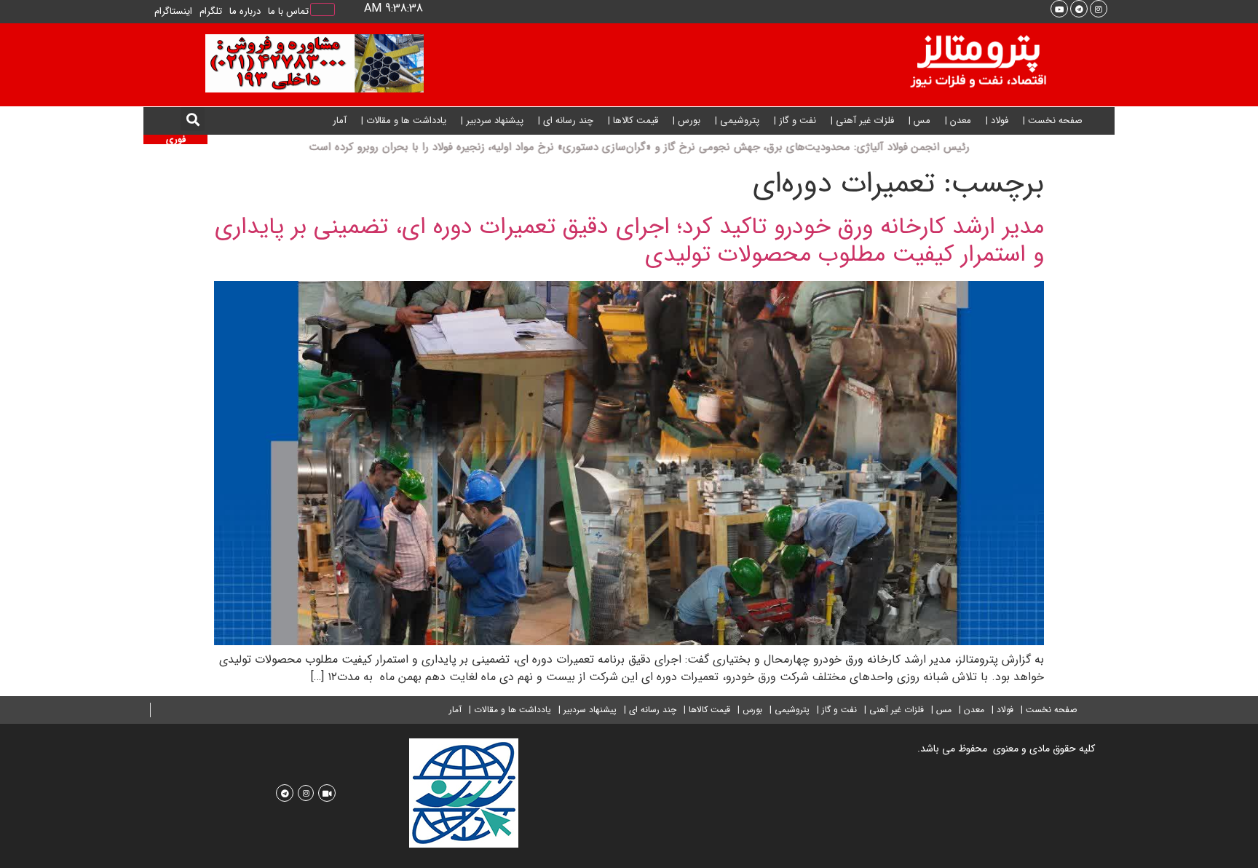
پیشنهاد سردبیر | (492, 120)
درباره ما (245, 11)
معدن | (958, 120)
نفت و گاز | (795, 120)
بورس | (686, 120)
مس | (919, 120)
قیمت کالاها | (633, 120)
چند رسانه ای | (565, 120)
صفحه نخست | (1053, 120)
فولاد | (997, 120)
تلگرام (210, 11)
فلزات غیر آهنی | (862, 120)
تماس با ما (288, 11)
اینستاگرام (173, 11)
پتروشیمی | (737, 120)
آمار (340, 120)
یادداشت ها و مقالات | (403, 120)
